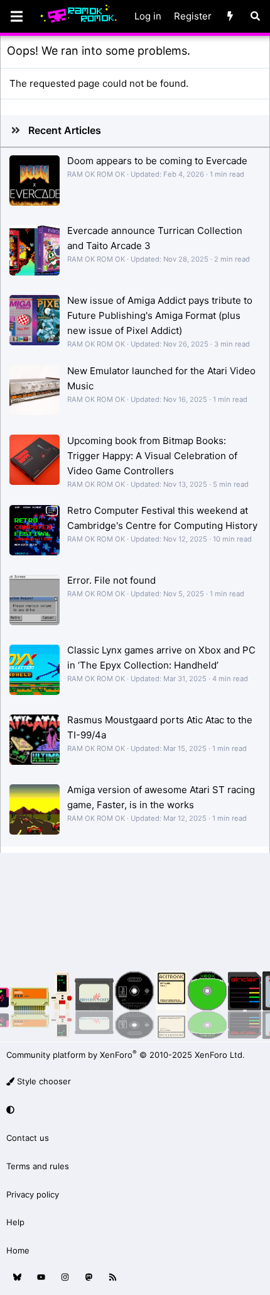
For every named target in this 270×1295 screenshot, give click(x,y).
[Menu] (16, 16)
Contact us (27, 1138)
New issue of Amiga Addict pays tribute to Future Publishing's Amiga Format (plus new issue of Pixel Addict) (159, 315)
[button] (133, 1110)
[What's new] (230, 16)
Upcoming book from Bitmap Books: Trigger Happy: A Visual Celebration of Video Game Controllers (152, 456)
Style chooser (42, 1081)
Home (18, 1250)
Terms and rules (37, 1166)
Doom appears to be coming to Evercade (157, 161)
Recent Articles (64, 130)
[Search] (255, 16)
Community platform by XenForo (125, 1055)
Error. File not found (111, 580)
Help (15, 1222)
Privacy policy (32, 1194)
